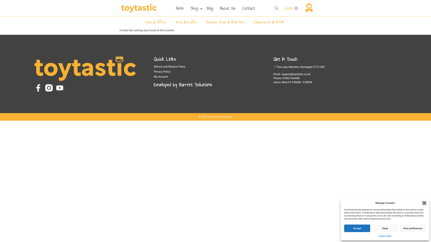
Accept (357, 228)
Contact (248, 8)
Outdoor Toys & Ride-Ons (225, 22)
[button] (424, 203)
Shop (194, 8)
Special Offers (155, 22)
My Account (161, 76)
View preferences (413, 228)
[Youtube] (59, 88)
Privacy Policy (385, 236)
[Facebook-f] (38, 88)
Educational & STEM (269, 22)
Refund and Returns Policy (169, 66)
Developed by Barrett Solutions (183, 84)
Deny (385, 228)
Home (180, 8)
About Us (228, 8)
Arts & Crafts (186, 22)
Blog (210, 8)
